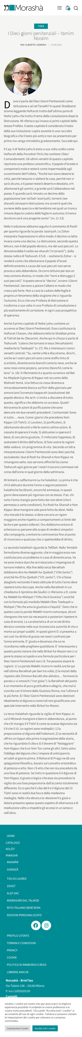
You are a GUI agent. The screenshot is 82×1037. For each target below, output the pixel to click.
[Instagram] (46, 925)
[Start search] (75, 8)
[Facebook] (36, 925)
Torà (41, 26)
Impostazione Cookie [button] (17, 1028)
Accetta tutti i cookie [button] (45, 1028)
